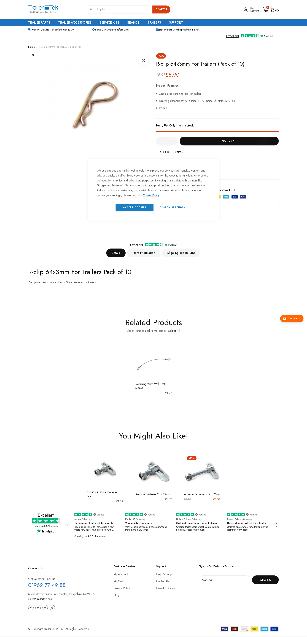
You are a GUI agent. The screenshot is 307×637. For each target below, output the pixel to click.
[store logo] (43, 9)
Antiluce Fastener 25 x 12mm (152, 494)
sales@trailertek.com (40, 599)
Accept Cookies (134, 207)
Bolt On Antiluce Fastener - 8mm (103, 494)
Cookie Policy (151, 195)
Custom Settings (172, 207)
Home (31, 47)
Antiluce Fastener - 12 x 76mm (202, 494)
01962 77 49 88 (47, 585)
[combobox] (118, 9)
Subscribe (265, 579)
